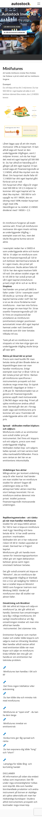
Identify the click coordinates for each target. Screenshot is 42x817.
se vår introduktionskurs (14, 33)
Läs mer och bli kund (12, 27)
